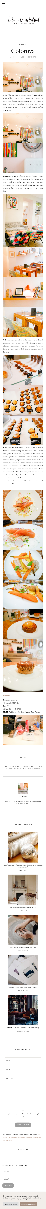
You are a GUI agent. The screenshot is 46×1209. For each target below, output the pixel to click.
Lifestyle (22, 44)
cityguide (32, 766)
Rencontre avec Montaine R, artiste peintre (23, 987)
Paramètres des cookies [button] (10, 1204)
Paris (21, 768)
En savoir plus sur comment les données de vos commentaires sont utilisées (22, 1137)
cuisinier (9, 768)
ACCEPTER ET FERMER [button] (28, 1204)
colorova (39, 766)
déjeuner (16, 768)
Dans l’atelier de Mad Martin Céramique (23, 947)
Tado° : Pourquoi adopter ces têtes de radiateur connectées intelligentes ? (23, 866)
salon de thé (36, 768)
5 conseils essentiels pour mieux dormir (23, 907)
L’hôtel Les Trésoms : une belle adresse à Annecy (23, 1028)
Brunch (25, 766)
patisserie (27, 768)
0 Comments (31, 57)
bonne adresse (17, 766)
